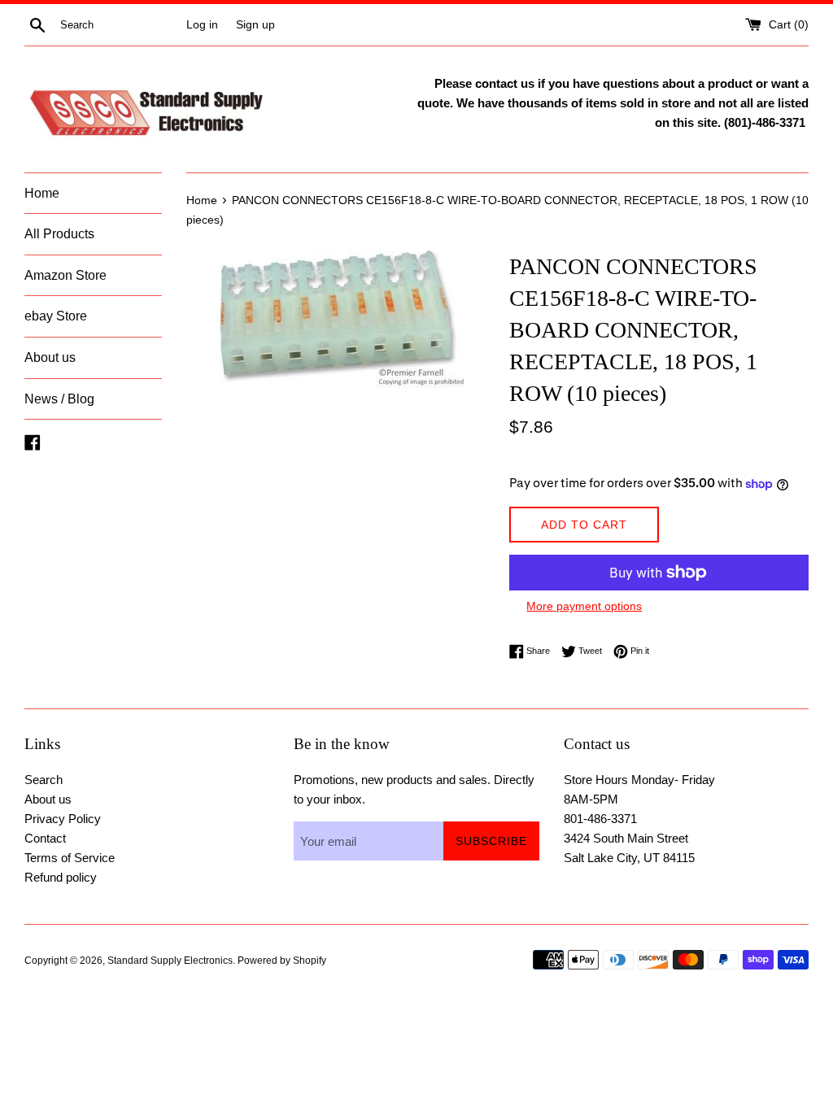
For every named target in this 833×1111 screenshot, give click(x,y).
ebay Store (55, 316)
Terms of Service (69, 858)
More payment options (584, 605)
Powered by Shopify (282, 960)
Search (43, 779)
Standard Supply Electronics (170, 960)
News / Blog (59, 399)
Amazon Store (65, 275)
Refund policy (60, 877)
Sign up (255, 25)
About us (50, 357)
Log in (202, 25)
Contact (45, 838)
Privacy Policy (62, 819)
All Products (59, 234)
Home (41, 193)
